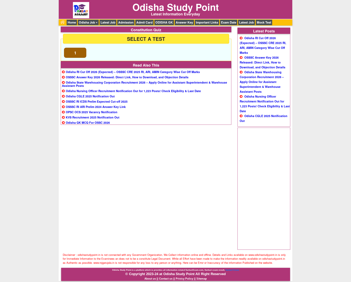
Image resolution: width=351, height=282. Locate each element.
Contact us (165, 278)
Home (72, 22)
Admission (125, 22)
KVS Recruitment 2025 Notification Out (92, 117)
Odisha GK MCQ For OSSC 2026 (88, 123)
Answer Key (184, 22)
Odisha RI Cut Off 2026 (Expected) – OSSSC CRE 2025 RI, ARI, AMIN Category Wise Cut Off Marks (133, 72)
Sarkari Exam (232, 270)
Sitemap (201, 278)
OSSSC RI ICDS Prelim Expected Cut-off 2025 (97, 101)
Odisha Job (87, 22)
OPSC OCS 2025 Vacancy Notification (91, 112)
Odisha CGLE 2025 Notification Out (90, 96)
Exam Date (228, 22)
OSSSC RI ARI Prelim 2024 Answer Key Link (96, 107)
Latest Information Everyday (175, 14)
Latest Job (108, 22)
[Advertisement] (264, 189)
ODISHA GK (164, 22)
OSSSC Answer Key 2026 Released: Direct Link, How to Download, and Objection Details (127, 77)
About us (150, 278)
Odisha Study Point (175, 7)
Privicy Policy (184, 278)
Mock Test (264, 22)
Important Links (207, 22)
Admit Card (144, 22)
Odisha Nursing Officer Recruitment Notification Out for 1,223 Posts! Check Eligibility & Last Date (133, 91)
